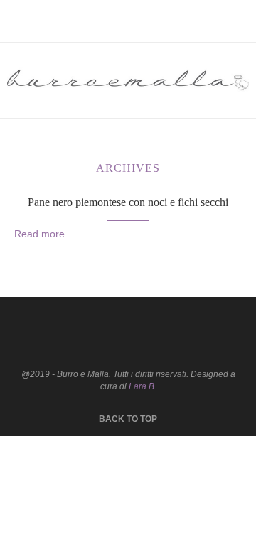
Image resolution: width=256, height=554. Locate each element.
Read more (39, 233)
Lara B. (142, 386)
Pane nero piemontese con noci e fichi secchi (128, 202)
